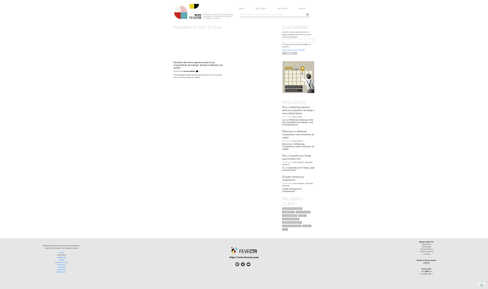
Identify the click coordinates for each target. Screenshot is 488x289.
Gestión (61, 260)
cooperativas (288, 212)
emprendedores (290, 216)
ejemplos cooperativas (292, 222)
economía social (303, 212)
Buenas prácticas (61, 262)
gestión (302, 216)
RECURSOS (283, 9)
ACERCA (302, 9)
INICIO (242, 9)
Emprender (61, 265)
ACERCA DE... (61, 272)
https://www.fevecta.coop (244, 257)
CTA (285, 229)
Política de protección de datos (293, 50)
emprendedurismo (291, 219)
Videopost (61, 267)
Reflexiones (61, 257)
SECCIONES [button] (260, 9)
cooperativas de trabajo (292, 209)
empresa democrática (292, 226)
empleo (307, 226)
